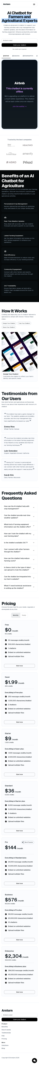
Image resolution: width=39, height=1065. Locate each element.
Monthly (15, 615)
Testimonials (6, 1033)
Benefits (5, 1027)
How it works (6, 1030)
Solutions (5, 1045)
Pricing (4, 1039)
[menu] (34, 4)
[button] (9, 323)
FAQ (3, 1036)
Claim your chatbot (19, 45)
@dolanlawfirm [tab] (28, 56)
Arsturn (13, 1057)
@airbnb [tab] (6, 56)
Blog (3, 1048)
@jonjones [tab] (16, 56)
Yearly (24, 615)
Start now (19, 666)
